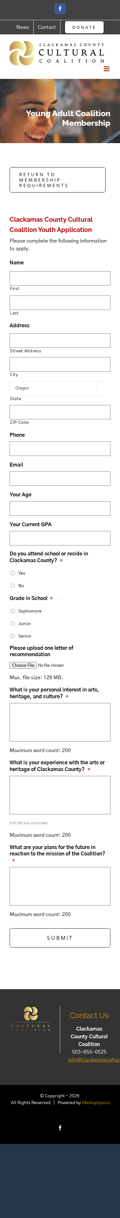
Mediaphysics (96, 1103)
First (14, 289)
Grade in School (31, 598)
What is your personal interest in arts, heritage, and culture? (54, 693)
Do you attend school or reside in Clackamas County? (49, 557)
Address (19, 325)
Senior (24, 636)
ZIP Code (19, 423)
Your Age (20, 494)
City (14, 375)
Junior (24, 624)
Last (14, 313)
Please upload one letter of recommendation (41, 651)
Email (16, 464)
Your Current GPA (31, 524)
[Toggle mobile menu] (107, 68)
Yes (21, 573)
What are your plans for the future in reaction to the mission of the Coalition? (57, 854)
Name (17, 262)
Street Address (25, 351)
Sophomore (30, 611)
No (21, 586)
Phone (17, 435)
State (15, 399)
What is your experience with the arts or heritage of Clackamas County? (57, 766)
